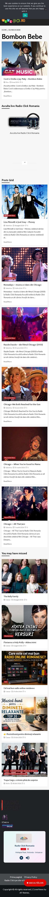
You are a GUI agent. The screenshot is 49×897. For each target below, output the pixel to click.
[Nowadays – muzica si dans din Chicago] (24, 264)
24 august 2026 (18, 600)
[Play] (21, 858)
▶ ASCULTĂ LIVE (35, 883)
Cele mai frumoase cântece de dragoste (24, 771)
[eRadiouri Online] (7, 825)
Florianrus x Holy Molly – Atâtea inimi (20, 642)
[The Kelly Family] (24, 576)
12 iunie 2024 (19, 408)
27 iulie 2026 (17, 691)
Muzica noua (8, 72)
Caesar (8, 600)
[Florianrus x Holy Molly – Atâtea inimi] (24, 622)
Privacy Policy (30, 877)
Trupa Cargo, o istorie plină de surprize (21, 780)
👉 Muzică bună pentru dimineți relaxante (22, 734)
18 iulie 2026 (17, 783)
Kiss (7, 82)
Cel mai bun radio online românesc (19, 688)
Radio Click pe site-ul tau (15, 880)
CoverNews (38, 889)
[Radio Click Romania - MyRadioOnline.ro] (5, 817)
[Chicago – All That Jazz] (24, 504)
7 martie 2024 (19, 527)
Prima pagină (16, 877)
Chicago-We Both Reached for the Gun (22, 404)
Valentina (9, 225)
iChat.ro (5, 822)
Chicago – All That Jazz (14, 524)
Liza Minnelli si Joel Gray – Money (19, 222)
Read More (8, 96)
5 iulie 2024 (18, 288)
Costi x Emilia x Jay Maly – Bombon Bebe (23, 79)
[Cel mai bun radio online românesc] (24, 668)
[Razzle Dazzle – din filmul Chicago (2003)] (24, 324)
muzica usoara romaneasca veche (15, 774)
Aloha (8, 783)
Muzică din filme (9, 215)
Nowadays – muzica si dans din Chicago (22, 285)
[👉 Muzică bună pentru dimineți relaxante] (24, 714)
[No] (45, 9)
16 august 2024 (19, 225)
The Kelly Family (11, 596)
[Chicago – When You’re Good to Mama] (24, 444)
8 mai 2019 (15, 82)
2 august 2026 (17, 646)
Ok (25, 15)
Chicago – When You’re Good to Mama (22, 464)
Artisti (6, 590)
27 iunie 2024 (19, 348)
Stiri (5, 682)
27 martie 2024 (20, 468)
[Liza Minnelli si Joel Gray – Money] (24, 202)
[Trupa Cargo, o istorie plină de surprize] (24, 760)
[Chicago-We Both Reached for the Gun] (24, 384)
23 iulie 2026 (17, 737)
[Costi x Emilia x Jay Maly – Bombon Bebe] (24, 58)
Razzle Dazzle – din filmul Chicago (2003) (23, 344)
